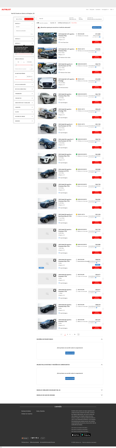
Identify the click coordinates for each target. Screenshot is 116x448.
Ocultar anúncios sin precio (20, 69)
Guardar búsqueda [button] (29, 19)
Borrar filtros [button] (19, 19)
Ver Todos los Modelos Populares (79, 429)
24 (74, 334)
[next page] (78, 334)
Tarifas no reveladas (96, 35)
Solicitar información (96, 42)
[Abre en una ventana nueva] (75, 434)
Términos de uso (25, 442)
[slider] (16, 54)
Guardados (98, 9)
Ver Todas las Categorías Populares (80, 431)
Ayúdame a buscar (97, 27)
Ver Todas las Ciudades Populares (79, 427)
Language (25, 438)
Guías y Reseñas (40, 411)
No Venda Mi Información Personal (47, 442)
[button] (24, 26)
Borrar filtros (74, 22)
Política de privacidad (34, 442)
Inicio (87, 9)
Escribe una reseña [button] (70, 353)
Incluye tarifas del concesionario (94, 50)
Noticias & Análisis (26, 411)
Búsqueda (92, 9)
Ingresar (43, 438)
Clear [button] (32, 34)
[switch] (30, 69)
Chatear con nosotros (26, 414)
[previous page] (61, 334)
